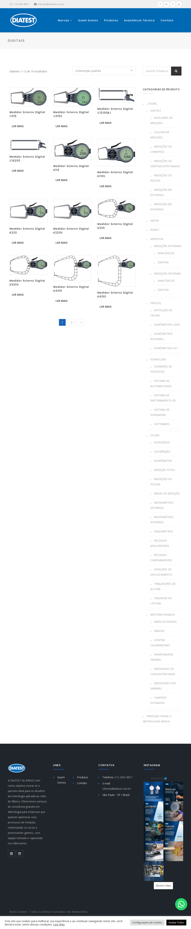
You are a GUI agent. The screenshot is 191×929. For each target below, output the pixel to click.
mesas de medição (167, 493)
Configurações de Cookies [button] (147, 922)
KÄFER (154, 220)
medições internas (167, 273)
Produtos (111, 20)
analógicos (166, 253)
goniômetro (163, 460)
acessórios (162, 442)
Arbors (159, 631)
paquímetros (163, 531)
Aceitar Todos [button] (176, 922)
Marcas (63, 20)
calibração (162, 451)
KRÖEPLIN (156, 239)
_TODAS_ (152, 103)
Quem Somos (88, 20)
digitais (163, 262)
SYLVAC (155, 435)
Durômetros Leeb (167, 324)
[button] (153, 791)
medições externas (167, 246)
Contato (167, 20)
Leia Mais (59, 924)
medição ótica (164, 470)
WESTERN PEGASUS (162, 614)
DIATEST (155, 110)
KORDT (154, 230)
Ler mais (18, 126)
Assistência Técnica (139, 20)
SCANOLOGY (158, 359)
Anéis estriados (165, 621)
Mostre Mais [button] (163, 885)
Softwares (162, 424)
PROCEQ (155, 303)
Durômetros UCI (166, 348)
